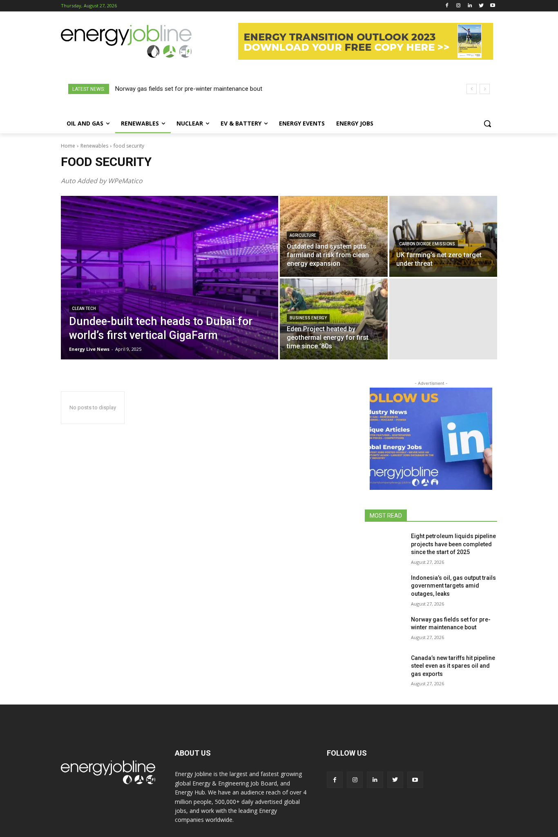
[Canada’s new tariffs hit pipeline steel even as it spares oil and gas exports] (384, 668)
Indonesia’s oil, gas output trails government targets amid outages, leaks (453, 585)
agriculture (303, 235)
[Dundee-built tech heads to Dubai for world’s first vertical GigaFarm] (169, 277)
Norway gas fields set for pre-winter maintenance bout (188, 88)
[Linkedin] (470, 6)
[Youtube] (492, 6)
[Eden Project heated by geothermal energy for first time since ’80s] (334, 318)
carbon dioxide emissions (427, 244)
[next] (485, 89)
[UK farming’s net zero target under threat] (443, 236)
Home (68, 145)
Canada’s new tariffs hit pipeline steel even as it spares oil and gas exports (453, 666)
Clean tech (84, 308)
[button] (487, 123)
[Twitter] (481, 6)
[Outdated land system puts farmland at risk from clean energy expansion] (334, 236)
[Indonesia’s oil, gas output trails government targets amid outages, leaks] (384, 588)
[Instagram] (458, 6)
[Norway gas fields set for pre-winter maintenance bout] (384, 630)
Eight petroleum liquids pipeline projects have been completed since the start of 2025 (453, 544)
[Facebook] (447, 6)
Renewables (94, 145)
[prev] (471, 89)
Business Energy (308, 318)
